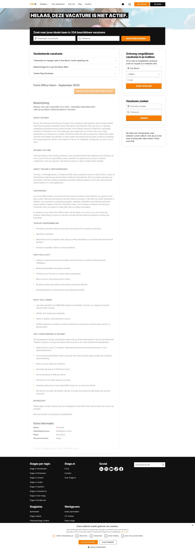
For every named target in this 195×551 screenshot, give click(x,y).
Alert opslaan (144, 86)
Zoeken (144, 118)
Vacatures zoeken (135, 38)
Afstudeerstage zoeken (39, 520)
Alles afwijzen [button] (108, 542)
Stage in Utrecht (36, 478)
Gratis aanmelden (72, 511)
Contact (88, 4)
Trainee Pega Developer (43, 73)
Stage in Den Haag (37, 496)
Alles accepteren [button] (88, 542)
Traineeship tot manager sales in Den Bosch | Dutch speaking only (60, 60)
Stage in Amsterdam (38, 469)
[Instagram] (106, 469)
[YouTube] (111, 469)
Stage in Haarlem (37, 487)
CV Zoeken (69, 516)
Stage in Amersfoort (38, 491)
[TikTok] (116, 469)
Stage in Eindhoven (38, 500)
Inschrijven (142, 4)
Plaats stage (70, 520)
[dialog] (97, 537)
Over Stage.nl (70, 478)
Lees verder (125, 532)
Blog (80, 4)
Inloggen (157, 4)
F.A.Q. (67, 469)
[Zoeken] (129, 4)
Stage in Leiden (36, 482)
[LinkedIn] (101, 469)
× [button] (192, 525)
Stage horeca (49, 448)
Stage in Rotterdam (38, 473)
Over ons (71, 4)
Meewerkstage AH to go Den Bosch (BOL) (51, 67)
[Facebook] (121, 469)
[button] (97, 547)
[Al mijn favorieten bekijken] (122, 4)
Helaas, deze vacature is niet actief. (94, 91)
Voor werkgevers (58, 4)
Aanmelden (34, 511)
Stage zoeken (35, 516)
